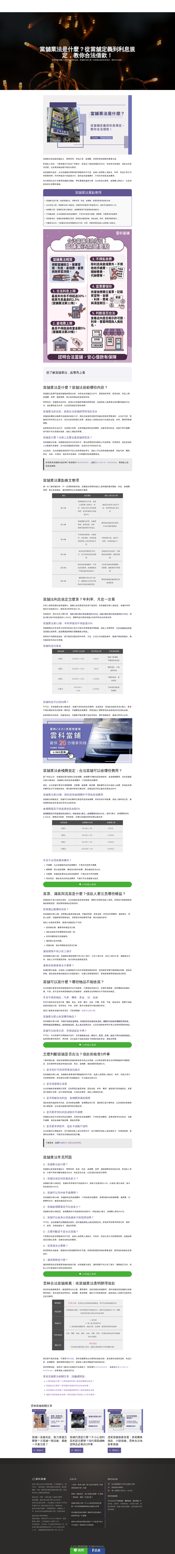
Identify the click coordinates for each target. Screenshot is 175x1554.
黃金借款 (136, 1501)
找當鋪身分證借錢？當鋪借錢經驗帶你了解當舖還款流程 (70, 1390)
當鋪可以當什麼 (88, 1011)
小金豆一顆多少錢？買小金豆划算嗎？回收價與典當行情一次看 (87, 1486)
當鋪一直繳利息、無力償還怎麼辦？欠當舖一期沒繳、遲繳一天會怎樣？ (49, 1441)
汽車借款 (120, 1501)
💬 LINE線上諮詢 (87, 884)
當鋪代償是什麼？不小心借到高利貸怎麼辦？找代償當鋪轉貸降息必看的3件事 (87, 1441)
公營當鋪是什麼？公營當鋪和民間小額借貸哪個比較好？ (70, 1381)
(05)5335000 (82, 462)
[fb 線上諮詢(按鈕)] (96, 1551)
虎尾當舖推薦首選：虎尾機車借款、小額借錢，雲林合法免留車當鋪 (125, 1441)
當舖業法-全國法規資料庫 (70, 1143)
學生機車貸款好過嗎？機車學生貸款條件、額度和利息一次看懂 (87, 1514)
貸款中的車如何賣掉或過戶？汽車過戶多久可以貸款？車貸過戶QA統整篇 (87, 1523)
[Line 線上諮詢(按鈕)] (79, 1551)
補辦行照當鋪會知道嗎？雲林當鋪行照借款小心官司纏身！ (71, 1394)
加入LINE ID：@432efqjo (106, 462)
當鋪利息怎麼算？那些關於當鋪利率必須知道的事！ (68, 1386)
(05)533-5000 (117, 1487)
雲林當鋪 (70, 1358)
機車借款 (128, 1501)
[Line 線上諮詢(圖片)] (87, 741)
